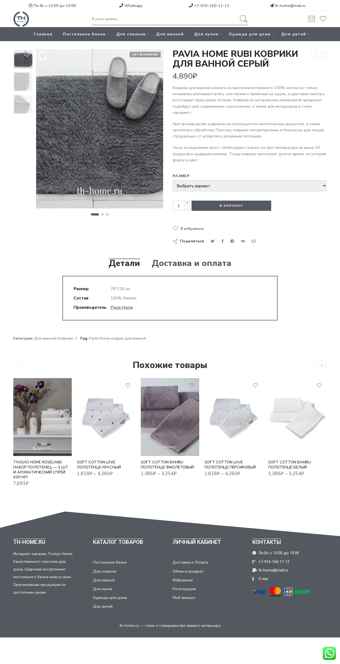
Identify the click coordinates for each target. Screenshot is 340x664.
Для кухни (206, 34)
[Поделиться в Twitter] (213, 241)
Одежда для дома (250, 34)
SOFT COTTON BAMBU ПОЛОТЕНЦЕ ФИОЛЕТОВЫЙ (167, 464)
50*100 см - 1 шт (91, 440)
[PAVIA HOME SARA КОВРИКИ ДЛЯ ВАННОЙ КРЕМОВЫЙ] (314, 54)
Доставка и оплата (191, 263)
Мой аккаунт (184, 597)
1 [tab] (95, 214)
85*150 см (155, 448)
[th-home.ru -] (21, 19)
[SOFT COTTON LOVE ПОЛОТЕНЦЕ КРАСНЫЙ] (106, 417)
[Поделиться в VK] (222, 241)
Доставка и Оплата (190, 562)
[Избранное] (43, 56)
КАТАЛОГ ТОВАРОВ (118, 542)
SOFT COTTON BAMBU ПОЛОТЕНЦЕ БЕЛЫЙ (289, 464)
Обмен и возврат (188, 571)
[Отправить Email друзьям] (254, 241)
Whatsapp (132, 5)
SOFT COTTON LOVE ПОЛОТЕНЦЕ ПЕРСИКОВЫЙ (230, 464)
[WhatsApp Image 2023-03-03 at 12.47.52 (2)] (23, 59)
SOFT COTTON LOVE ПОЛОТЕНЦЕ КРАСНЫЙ (99, 464)
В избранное (192, 228)
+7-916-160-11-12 (211, 5)
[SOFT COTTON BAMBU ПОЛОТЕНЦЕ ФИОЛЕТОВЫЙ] (170, 417)
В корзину (231, 206)
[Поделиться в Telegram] (232, 241)
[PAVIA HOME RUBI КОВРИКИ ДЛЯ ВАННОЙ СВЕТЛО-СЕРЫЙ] (323, 54)
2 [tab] (103, 214)
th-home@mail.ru (290, 5)
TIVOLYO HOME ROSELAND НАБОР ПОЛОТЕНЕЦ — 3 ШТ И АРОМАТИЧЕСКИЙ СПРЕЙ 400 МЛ (40, 469)
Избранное (183, 580)
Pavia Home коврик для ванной (117, 338)
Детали (124, 263)
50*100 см (155, 440)
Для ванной (170, 34)
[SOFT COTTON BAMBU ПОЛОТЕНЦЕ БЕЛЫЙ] (297, 417)
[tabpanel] (100, 130)
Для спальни (131, 34)
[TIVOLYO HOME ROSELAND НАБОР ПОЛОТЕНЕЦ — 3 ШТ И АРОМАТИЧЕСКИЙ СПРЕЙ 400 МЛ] (42, 417)
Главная (43, 34)
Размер (181, 176)
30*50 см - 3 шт (92, 432)
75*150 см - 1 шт (91, 448)
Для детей (293, 34)
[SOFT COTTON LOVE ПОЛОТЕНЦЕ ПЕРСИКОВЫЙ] (234, 417)
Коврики (65, 338)
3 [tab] (107, 214)
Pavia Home (121, 307)
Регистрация (184, 588)
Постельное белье (84, 34)
